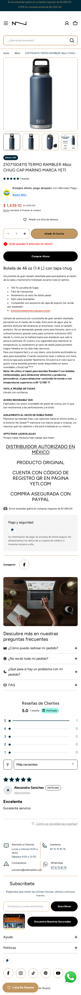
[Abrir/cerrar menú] (5, 23)
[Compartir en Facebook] (24, 565)
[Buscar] (71, 40)
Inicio (6, 53)
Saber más (19, 195)
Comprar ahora (40, 256)
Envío (6, 210)
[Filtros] (7, 765)
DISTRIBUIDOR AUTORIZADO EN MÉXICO (40, 449)
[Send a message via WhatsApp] (70, 977)
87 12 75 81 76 (58, 867)
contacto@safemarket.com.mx (29, 869)
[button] (11, 178)
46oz (17, 53)
